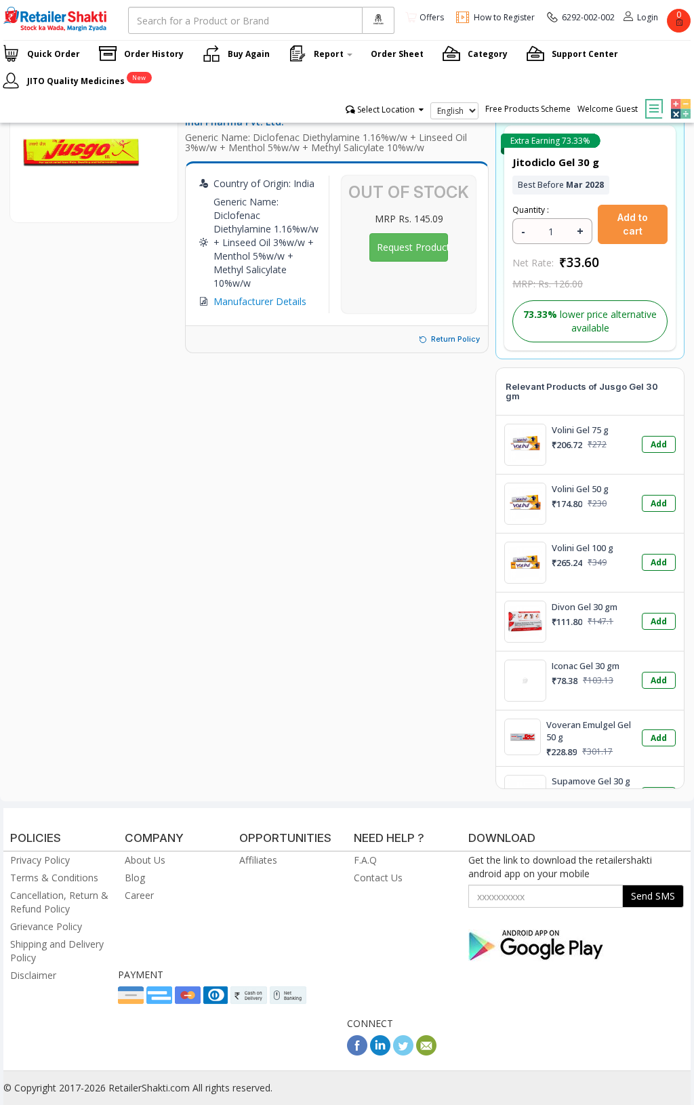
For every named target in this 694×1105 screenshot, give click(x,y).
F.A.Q (365, 859)
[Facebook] (357, 1051)
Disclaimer (33, 975)
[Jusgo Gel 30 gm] (81, 208)
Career (139, 895)
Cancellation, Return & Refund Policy (59, 902)
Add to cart (632, 224)
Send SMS (653, 895)
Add (659, 444)
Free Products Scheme (528, 109)
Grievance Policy (46, 926)
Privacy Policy (40, 859)
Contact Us (378, 877)
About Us (145, 859)
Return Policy (455, 339)
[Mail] (426, 1051)
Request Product (413, 247)
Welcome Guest (607, 109)
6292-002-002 (588, 17)
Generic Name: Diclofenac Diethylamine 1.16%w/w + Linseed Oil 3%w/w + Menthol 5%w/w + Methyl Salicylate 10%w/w (326, 142)
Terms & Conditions (54, 877)
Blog (135, 877)
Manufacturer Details (259, 301)
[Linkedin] (380, 1051)
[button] (679, 99)
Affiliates (258, 859)
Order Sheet (397, 54)
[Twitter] (403, 1051)
